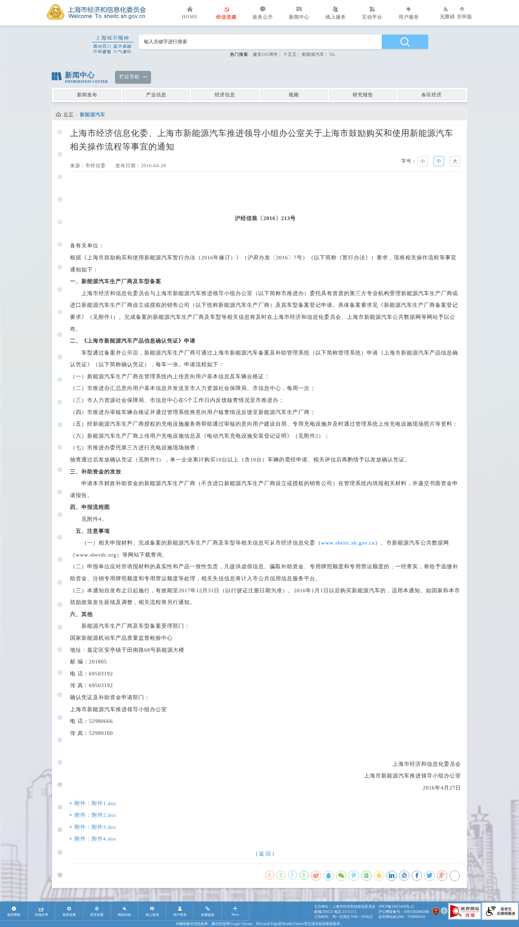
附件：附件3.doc (95, 827)
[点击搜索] (405, 42)
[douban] (366, 876)
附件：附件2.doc (95, 815)
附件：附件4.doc (95, 839)
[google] (442, 876)
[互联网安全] (444, 911)
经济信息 (225, 94)
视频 (294, 94)
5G (332, 54)
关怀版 (464, 16)
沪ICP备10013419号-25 (396, 906)
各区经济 (431, 94)
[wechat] (341, 876)
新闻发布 (87, 94)
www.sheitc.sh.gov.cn (348, 543)
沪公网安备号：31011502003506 (403, 912)
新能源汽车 (313, 54)
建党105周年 (265, 54)
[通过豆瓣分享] (303, 875)
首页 (68, 114)
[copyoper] (455, 876)
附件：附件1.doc (95, 803)
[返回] (265, 854)
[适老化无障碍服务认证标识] (500, 911)
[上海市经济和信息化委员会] (96, 12)
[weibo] (316, 876)
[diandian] (404, 876)
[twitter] (429, 876)
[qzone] (379, 876)
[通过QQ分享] (292, 875)
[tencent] (354, 876)
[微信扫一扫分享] (281, 875)
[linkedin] (392, 876)
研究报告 (363, 94)
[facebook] (417, 876)
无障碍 (447, 16)
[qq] (328, 876)
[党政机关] (436, 911)
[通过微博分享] (269, 875)
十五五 (290, 54)
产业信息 (156, 94)
